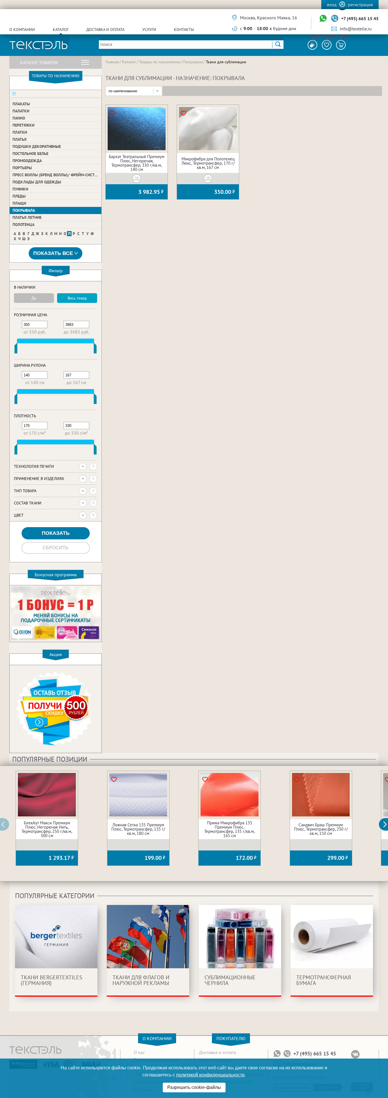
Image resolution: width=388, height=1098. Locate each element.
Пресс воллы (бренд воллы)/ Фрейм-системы (56, 174)
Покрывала (23, 210)
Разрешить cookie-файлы (194, 1087)
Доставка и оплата (105, 29)
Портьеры (22, 167)
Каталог (61, 29)
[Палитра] (312, 45)
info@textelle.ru (356, 29)
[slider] (15, 349)
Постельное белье (30, 153)
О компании (22, 29)
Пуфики (20, 189)
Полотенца (23, 224)
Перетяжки (23, 125)
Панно (18, 118)
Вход (332, 4)
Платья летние (26, 217)
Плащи (19, 203)
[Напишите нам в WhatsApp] (323, 18)
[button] (386, 824)
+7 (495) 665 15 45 (360, 18)
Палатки (20, 111)
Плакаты (21, 103)
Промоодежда (27, 160)
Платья (19, 139)
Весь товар (77, 298)
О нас (139, 1052)
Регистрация (360, 4)
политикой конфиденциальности (210, 1074)
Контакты (184, 29)
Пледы (19, 196)
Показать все (53, 253)
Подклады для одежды (36, 182)
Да (34, 298)
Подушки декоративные (36, 146)
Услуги (149, 29)
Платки (19, 132)
